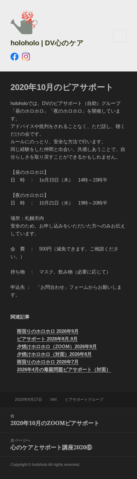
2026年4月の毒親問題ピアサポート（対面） (64, 369)
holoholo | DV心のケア (47, 43)
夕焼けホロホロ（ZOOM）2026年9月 (57, 346)
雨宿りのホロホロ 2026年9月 (48, 331)
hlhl (53, 399)
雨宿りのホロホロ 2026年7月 (48, 361)
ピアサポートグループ (84, 399)
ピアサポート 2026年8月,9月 (47, 338)
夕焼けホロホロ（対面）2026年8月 (54, 354)
